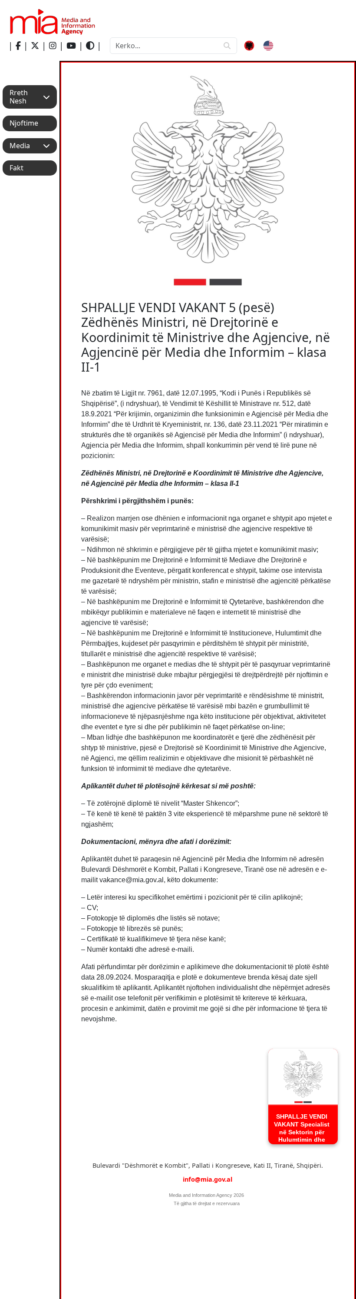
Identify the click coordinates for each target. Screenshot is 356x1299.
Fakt (16, 168)
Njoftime (24, 123)
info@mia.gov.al (207, 1179)
